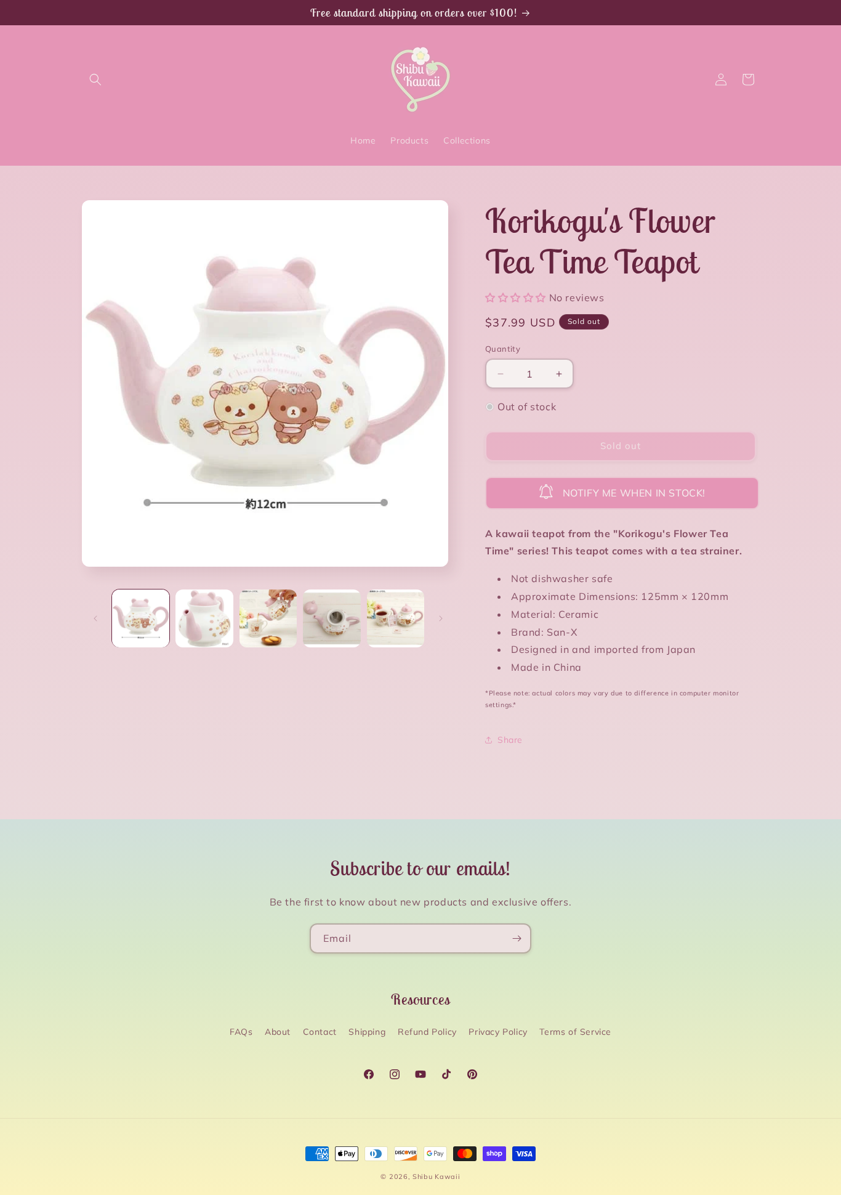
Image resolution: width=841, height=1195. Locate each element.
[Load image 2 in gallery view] (204, 618)
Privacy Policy (498, 1031)
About (278, 1031)
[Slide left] (95, 618)
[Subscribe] (516, 938)
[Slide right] (440, 618)
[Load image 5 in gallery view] (395, 618)
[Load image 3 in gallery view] (268, 618)
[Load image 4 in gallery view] (331, 618)
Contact (320, 1031)
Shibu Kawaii (436, 1176)
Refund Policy (427, 1031)
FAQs (241, 1031)
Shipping (366, 1031)
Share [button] (510, 739)
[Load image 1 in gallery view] (140, 618)
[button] (95, 79)
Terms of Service (575, 1031)
